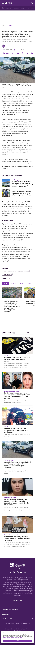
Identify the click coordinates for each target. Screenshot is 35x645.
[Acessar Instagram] (14, 572)
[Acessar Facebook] (17, 572)
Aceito (17, 640)
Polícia (10, 25)
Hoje (5, 283)
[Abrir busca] (32, 3)
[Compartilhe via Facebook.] (18, 53)
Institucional (7, 618)
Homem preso (12, 271)
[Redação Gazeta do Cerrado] (3, 46)
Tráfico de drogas (7, 274)
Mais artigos (30, 332)
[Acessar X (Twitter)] (10, 572)
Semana (13, 283)
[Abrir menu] (3, 3)
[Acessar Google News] (25, 572)
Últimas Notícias (6, 8)
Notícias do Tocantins (23, 271)
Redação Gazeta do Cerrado (13, 46)
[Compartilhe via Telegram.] (27, 53)
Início (3, 25)
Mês (21, 283)
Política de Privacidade (23, 623)
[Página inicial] (17, 566)
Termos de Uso (10, 623)
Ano (29, 283)
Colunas (5, 614)
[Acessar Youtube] (21, 572)
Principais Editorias (10, 610)
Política (23, 8)
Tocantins (16, 8)
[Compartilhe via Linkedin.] (32, 53)
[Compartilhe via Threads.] (23, 53)
